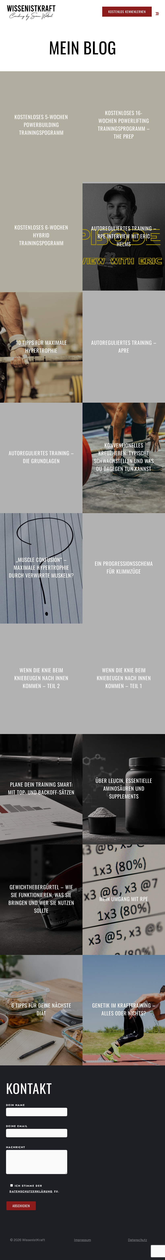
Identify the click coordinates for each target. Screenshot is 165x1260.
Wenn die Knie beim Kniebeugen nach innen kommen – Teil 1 (124, 678)
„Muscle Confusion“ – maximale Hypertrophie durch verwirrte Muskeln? (41, 567)
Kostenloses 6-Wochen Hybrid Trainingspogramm (41, 235)
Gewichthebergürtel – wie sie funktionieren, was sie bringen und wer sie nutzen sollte (41, 898)
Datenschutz (137, 1240)
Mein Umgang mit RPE (123, 899)
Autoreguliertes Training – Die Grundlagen (41, 457)
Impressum (82, 1240)
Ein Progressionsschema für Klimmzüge (124, 567)
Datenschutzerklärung (31, 1191)
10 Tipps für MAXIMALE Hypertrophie (41, 346)
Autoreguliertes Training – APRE (124, 346)
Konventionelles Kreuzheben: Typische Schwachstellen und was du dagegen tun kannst (124, 457)
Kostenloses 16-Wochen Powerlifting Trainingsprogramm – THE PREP (124, 124)
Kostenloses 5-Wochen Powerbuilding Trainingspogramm (41, 124)
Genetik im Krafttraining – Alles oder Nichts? (124, 1009)
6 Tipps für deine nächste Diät (41, 1009)
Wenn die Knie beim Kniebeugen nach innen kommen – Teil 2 (41, 678)
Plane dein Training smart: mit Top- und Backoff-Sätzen (41, 788)
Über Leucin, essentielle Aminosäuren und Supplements (124, 788)
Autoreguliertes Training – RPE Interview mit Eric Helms (124, 236)
